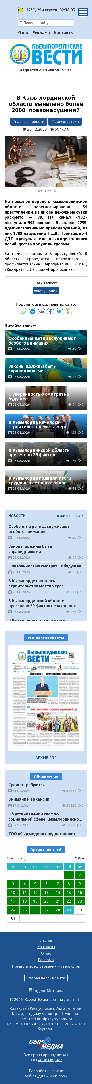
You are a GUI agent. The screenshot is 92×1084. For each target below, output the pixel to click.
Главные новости (28, 121)
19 (35, 901)
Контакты (64, 32)
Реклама (41, 32)
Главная (45, 940)
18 (24, 901)
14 (58, 892)
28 (58, 909)
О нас (23, 32)
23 (79, 901)
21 (58, 901)
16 (79, 892)
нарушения (47, 290)
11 (24, 892)
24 (13, 909)
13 (46, 892)
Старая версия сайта (46, 978)
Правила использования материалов (46, 966)
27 (46, 909)
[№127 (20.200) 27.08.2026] (46, 698)
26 (35, 909)
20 (46, 901)
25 (24, 909)
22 (69, 901)
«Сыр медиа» (50, 1059)
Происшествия (65, 121)
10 (13, 892)
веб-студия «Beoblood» (46, 1075)
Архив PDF (45, 757)
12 (35, 892)
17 (13, 901)
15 (69, 892)
